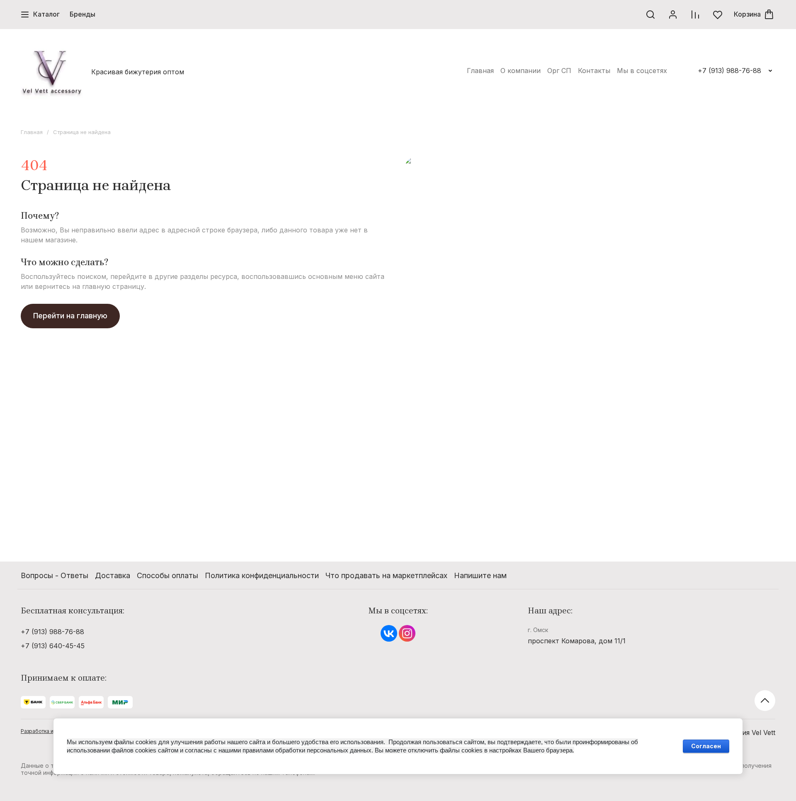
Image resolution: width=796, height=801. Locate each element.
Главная (32, 132)
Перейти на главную (70, 315)
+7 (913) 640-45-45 (53, 646)
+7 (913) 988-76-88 (729, 70)
